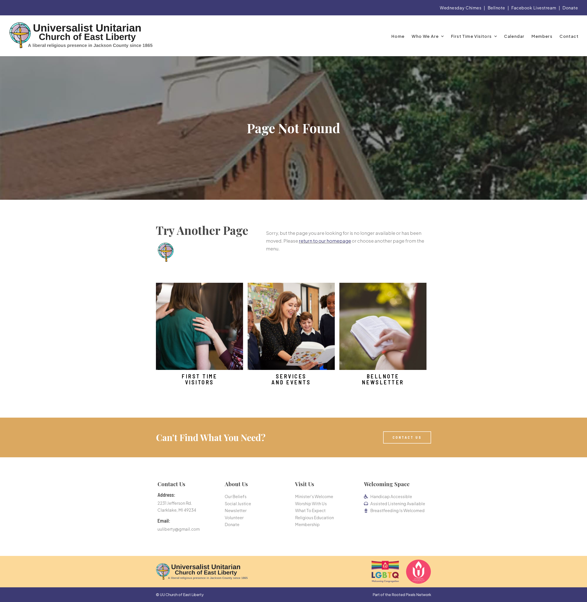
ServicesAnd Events (291, 379)
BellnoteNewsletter (383, 379)
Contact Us (171, 484)
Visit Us (304, 484)
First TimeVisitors (199, 379)
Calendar (514, 36)
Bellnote (496, 7)
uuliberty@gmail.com (179, 529)
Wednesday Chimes (460, 7)
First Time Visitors (471, 36)
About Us (236, 484)
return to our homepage (325, 241)
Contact (569, 36)
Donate (570, 7)
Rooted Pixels (403, 594)
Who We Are (425, 36)
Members (542, 36)
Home (398, 36)
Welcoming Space (387, 484)
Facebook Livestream (533, 7)
